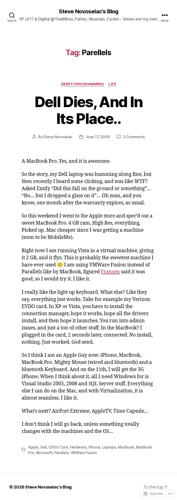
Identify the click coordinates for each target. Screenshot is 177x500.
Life (112, 84)
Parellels (61, 452)
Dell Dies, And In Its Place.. (89, 110)
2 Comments (134, 136)
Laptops (109, 447)
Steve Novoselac (58, 136)
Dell (43, 447)
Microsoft (44, 452)
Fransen (110, 272)
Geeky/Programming (82, 84)
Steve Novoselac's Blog (88, 11)
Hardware (78, 447)
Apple (33, 447)
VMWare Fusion (84, 452)
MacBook (126, 447)
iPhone (94, 447)
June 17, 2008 (98, 136)
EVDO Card (58, 447)
